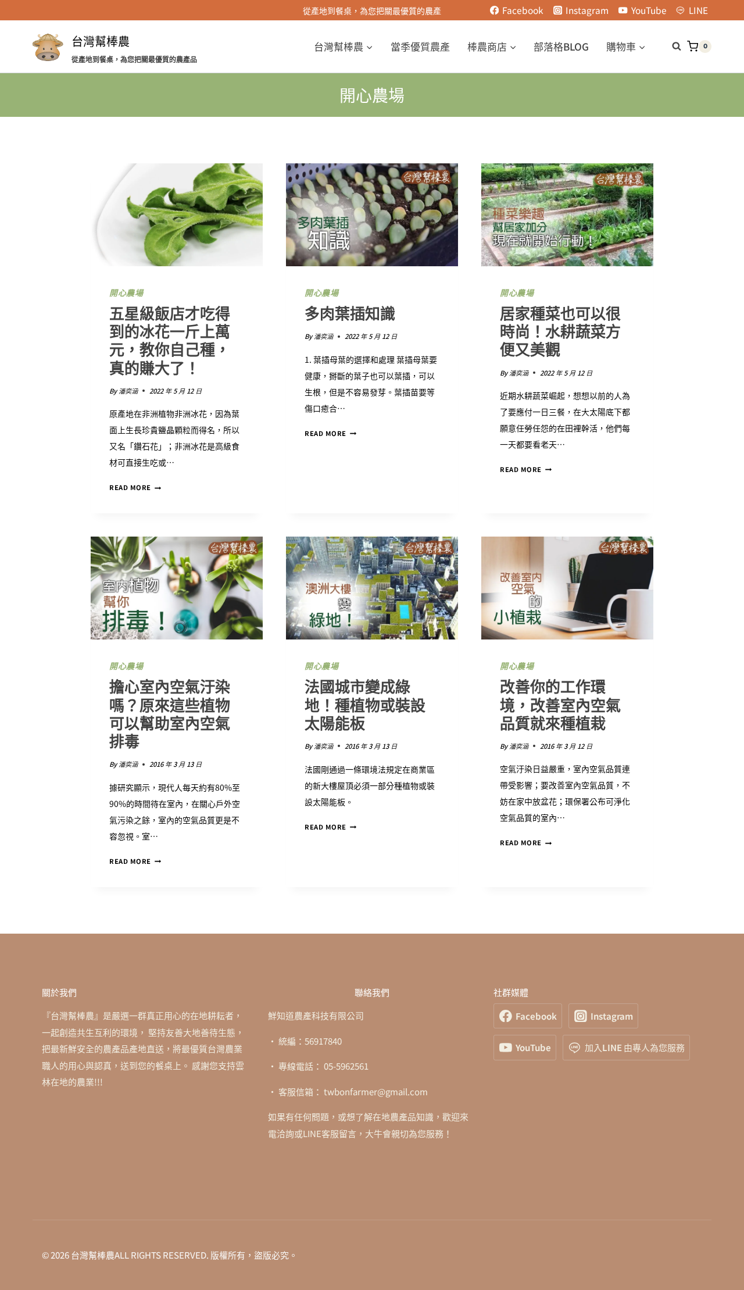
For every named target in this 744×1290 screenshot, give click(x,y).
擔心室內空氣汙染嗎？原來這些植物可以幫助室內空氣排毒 (169, 714)
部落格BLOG (561, 46)
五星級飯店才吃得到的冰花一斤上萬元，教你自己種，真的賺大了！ (169, 341)
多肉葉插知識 (350, 314)
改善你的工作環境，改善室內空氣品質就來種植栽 (560, 705)
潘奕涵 (128, 390)
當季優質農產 (420, 46)
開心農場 (126, 293)
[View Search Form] (670, 46)
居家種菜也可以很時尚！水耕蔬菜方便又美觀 (560, 332)
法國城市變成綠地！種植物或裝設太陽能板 (365, 705)
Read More (135, 487)
